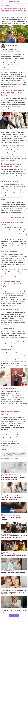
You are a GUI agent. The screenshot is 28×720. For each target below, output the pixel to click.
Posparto (3, 588)
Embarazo (3, 608)
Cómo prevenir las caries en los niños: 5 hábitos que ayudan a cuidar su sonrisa (13, 573)
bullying (21, 145)
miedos (13, 195)
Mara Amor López (14, 47)
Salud (2, 5)
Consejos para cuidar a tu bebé (8, 474)
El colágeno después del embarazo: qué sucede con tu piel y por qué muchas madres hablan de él (13, 592)
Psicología (7, 5)
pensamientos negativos (17, 291)
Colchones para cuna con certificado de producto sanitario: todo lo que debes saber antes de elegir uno (14, 477)
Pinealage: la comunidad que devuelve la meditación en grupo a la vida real (14, 536)
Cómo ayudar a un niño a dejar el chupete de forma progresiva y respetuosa (11, 517)
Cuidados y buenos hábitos (7, 570)
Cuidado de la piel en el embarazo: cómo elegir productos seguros (14, 611)
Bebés (2, 514)
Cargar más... (14, 615)
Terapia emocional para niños (17, 217)
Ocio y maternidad (5, 534)
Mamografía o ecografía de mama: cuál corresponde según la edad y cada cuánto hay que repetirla (13, 497)
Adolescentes (4, 552)
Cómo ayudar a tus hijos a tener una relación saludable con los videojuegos (13, 554)
